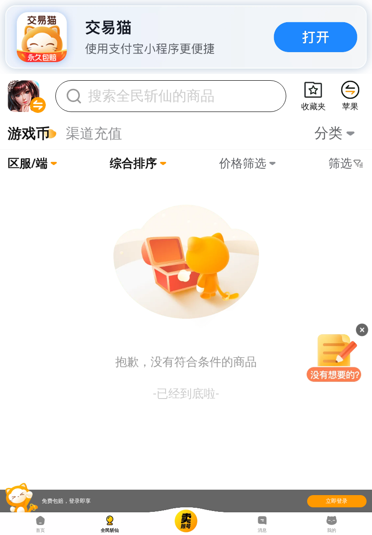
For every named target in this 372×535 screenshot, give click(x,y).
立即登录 (337, 501)
